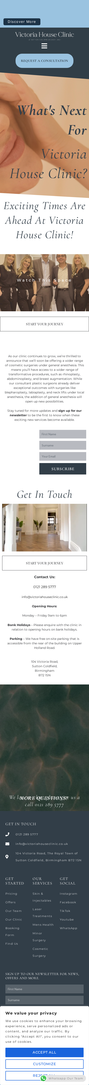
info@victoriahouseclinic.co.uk (45, 597)
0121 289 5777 (44, 587)
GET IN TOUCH (20, 824)
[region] (44, 1045)
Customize (44, 1064)
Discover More (22, 21)
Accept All (44, 1052)
